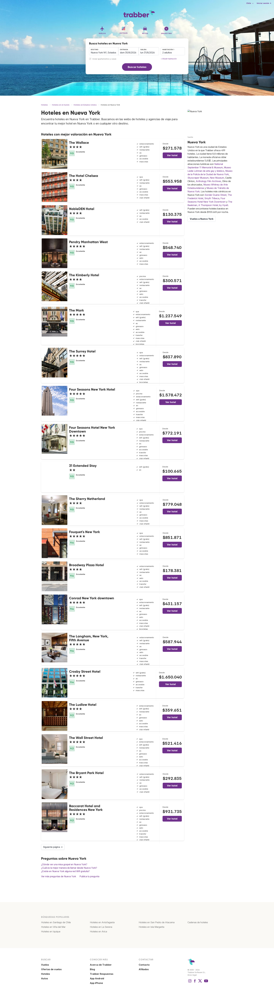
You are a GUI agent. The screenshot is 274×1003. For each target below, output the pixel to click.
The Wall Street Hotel (86, 738)
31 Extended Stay (83, 466)
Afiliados (144, 969)
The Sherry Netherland (87, 499)
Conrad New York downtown (91, 598)
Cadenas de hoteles (198, 922)
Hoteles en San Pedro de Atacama (157, 922)
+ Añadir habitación (169, 59)
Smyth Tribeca (211, 198)
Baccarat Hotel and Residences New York (86, 808)
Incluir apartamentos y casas (104, 59)
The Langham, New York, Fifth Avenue (88, 638)
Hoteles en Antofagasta (102, 922)
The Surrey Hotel (82, 351)
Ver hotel (172, 155)
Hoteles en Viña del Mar (53, 926)
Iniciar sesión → (264, 3)
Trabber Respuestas (101, 973)
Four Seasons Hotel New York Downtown (92, 429)
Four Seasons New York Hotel (92, 389)
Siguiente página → (53, 847)
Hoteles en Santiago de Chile (56, 922)
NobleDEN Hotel (81, 209)
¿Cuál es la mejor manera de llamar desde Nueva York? (69, 867)
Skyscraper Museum (198, 177)
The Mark (76, 310)
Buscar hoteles (137, 67)
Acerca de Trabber (101, 964)
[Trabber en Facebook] (195, 982)
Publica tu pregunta (89, 876)
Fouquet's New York (84, 532)
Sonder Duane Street (215, 194)
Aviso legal (192, 975)
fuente (190, 137)
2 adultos (167, 52)
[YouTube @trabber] (205, 982)
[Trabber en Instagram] (190, 982)
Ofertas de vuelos (51, 969)
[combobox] (103, 51)
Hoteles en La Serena (101, 926)
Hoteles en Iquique (50, 931)
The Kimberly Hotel (84, 275)
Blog (92, 969)
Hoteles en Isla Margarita (151, 926)
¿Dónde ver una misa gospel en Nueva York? (64, 864)
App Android (97, 978)
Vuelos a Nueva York (201, 218)
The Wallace (79, 142)
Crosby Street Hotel (84, 671)
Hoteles (45, 973)
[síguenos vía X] (200, 982)
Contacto (144, 964)
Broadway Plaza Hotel (86, 565)
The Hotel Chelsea (83, 176)
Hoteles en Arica (98, 931)
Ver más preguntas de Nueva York (58, 876)
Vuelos (45, 964)
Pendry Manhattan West (88, 242)
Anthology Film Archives (208, 181)
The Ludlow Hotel (82, 704)
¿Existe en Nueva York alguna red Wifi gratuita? (65, 871)
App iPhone (96, 983)
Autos (44, 978)
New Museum (217, 177)
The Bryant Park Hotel (86, 773)
